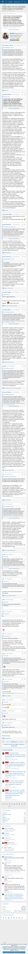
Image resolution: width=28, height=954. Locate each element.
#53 (25, 579)
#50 (25, 474)
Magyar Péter (9, 842)
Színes (3, 822)
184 (25, 813)
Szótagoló (6, 833)
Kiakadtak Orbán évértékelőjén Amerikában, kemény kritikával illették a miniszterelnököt (15, 754)
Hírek (10, 757)
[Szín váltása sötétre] (24, 1)
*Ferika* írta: (6, 636)
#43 (25, 214)
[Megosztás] (25, 13)
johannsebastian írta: (7, 47)
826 (25, 817)
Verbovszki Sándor (7, 214)
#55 (25, 611)
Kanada (4, 817)
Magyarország (5, 819)
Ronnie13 (6, 876)
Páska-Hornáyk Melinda (20, 911)
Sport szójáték (7, 847)
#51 (25, 504)
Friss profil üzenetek (8, 854)
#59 (25, 710)
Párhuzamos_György (7, 45)
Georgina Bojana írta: (7, 259)
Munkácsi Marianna (18, 894)
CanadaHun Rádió (6, 814)
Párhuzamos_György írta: (8, 226)
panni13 (6, 883)
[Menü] (2, 2)
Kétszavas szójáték (8, 828)
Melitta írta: (5, 96)
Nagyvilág (4, 820)
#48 (25, 366)
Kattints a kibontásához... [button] (14, 29)
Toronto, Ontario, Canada (15, 36)
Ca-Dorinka (6, 856)
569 (25, 820)
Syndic (5, 862)
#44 (25, 224)
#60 (25, 722)
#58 (25, 699)
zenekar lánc (7, 838)
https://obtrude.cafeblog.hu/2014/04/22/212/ (13, 693)
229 (25, 814)
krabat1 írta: (5, 294)
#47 (25, 309)
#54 (25, 599)
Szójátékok (6, 835)
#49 (25, 392)
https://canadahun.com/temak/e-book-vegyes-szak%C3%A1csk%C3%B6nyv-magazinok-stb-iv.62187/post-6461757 (14, 897)
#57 (25, 679)
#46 (25, 292)
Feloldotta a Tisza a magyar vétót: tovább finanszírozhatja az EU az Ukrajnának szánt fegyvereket (15, 764)
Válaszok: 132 (12, 13)
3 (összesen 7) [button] (14, 741)
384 (25, 822)
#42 (25, 94)
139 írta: (4, 556)
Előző (8, 741)
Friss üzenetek (6, 826)
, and (8, 288)
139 (3, 474)
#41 (25, 45)
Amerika (4, 813)
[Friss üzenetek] (22, 1)
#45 (25, 256)
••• (25, 860)
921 (25, 819)
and (10, 305)
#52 (25, 554)
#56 (25, 653)
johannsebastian (6, 224)
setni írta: (5, 581)
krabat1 (4, 710)
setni (3, 554)
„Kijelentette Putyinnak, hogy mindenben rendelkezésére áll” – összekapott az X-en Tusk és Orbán (15, 773)
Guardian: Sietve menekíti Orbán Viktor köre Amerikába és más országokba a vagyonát (14, 782)
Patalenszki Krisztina (8, 894)
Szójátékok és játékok (8, 831)
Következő (21, 741)
